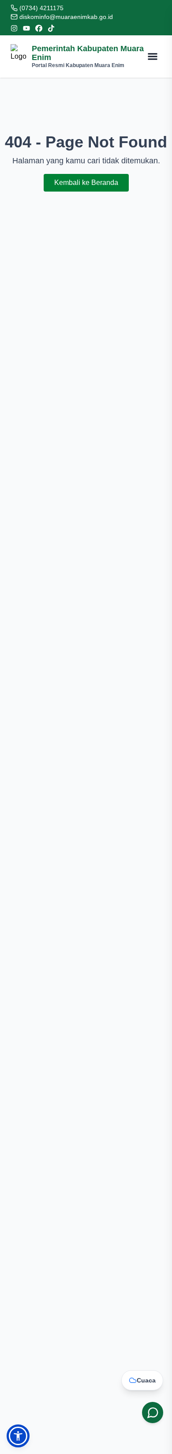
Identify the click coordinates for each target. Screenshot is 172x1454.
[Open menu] (152, 56)
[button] (18, 1436)
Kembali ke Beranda (86, 182)
